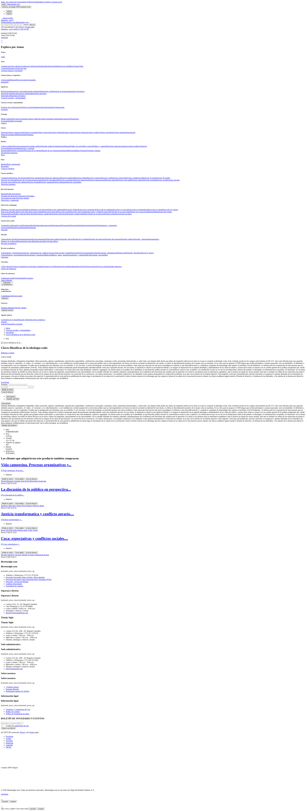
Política (10, 194)
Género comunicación (15, 133)
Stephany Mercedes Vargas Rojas (14, 506)
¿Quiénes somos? (12, 687)
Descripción (6, 403)
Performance (11, 68)
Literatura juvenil (48, 267)
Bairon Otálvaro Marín (35, 506)
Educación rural (63, 212)
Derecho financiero (81, 180)
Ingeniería (24, 255)
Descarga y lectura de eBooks (17, 582)
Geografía (18, 121)
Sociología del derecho (9, 198)
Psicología (14, 148)
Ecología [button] (4, 110)
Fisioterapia (57, 225)
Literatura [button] (4, 257)
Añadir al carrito (7, 389)
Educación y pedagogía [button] (10, 200)
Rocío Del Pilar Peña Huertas (12, 530)
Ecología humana (19, 119)
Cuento (21, 267)
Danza (34, 66)
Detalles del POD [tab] (13, 399)
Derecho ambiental (68, 178)
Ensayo (26, 267)
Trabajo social (26, 107)
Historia (4, 135)
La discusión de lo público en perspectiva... (36, 489)
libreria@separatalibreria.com (17, 613)
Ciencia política (7, 146)
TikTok (8, 747)
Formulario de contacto (14, 586)
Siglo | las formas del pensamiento (14, 2)
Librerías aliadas (20, 308)
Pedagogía (5, 214)
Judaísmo (63, 151)
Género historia (69, 133)
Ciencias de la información (11, 107)
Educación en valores (170, 210)
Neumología (66, 225)
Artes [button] (3, 57)
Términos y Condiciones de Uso (18, 709)
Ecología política (32, 119)
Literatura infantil (35, 267)
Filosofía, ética (131, 253)
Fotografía (52, 66)
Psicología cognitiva (42, 214)
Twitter (8, 739)
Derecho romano (46, 182)
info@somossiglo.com (14, 669)
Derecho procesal (7, 182)
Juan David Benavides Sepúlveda (33, 481)
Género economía (31, 133)
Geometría (32, 80)
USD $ (9, 11)
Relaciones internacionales (116, 146)
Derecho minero (137, 180)
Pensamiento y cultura (75, 255)
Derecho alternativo (53, 178)
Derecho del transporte (19, 178)
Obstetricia (83, 225)
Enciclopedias (18, 278)
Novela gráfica (102, 267)
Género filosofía (57, 133)
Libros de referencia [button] (8, 269)
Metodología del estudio (163, 212)
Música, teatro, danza (59, 255)
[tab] (153, 403)
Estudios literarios (115, 267)
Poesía (11, 214)
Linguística (11, 135)
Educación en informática (137, 210)
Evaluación (106, 212)
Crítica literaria (6, 267)
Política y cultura (99, 146)
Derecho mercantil (124, 180)
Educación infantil (36, 212)
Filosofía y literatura (140, 239)
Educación (122, 253)
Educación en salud (154, 210)
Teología (83, 151)
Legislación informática (26, 196)
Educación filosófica (8, 212)
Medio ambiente (7, 119)
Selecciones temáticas (37, 320)
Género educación (44, 133)
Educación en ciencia (120, 210)
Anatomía (4, 225)
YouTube (9, 741)
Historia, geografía (14, 255)
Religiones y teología (26, 148)
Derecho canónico (94, 178)
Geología (24, 80)
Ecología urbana (45, 119)
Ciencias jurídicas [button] (7, 169)
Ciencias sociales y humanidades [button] (13, 98)
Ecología (95, 253)
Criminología (6, 178)
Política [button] (4, 137)
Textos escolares (125, 214)
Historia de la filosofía (9, 241)
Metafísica (36, 241)
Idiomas (151, 212)
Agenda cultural (7, 310)
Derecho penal (161, 180)
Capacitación (19, 210)
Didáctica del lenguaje (39, 210)
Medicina (47, 255)
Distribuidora (39, 2)
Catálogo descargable (14, 584)
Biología (13, 80)
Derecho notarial (149, 180)
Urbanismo (13, 153)
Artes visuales (65, 253)
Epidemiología (36, 225)
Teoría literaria (91, 267)
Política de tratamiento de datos (17, 714)
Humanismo (22, 241)
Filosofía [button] (4, 230)
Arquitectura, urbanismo (29, 253)
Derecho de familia (163, 178)
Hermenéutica (153, 239)
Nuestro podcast (4, 323)
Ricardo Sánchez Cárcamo (11, 555)
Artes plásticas (15, 66)
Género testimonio (120, 133)
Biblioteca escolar (7, 210)
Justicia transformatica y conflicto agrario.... (37, 514)
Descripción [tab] (11, 396)
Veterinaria (32, 228)
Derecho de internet (8, 180)
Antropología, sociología (10, 253)
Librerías (5, 298)
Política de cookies (13, 712)
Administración (37, 107)
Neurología (75, 225)
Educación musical (50, 212)
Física (18, 80)
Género (4, 255)
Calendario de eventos (9, 320)
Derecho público (20, 182)
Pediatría (12, 228)
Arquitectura (5, 66)
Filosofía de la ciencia (145, 253)
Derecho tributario (59, 182)
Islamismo (5, 151)
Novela (65, 267)
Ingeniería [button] (5, 82)
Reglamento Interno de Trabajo (17, 691)
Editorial (30, 2)
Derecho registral (33, 182)
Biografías (5, 166)
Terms (31, 732)
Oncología (5, 228)
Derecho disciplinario (50, 180)
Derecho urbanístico (73, 182)
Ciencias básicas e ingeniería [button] (12, 71)
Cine (30, 66)
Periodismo (29, 135)
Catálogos (25, 66)
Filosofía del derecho (9, 196)
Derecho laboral (111, 180)
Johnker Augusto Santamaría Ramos (35, 555)
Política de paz (75, 146)
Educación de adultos (104, 210)
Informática (5, 96)
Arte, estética (43, 253)
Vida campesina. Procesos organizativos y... (36, 465)
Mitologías (71, 151)
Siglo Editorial (6, 280)
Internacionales (16, 296)
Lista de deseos (31, 479)
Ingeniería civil (46, 91)
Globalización (58, 146)
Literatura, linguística (36, 255)
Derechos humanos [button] (8, 184)
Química (22, 96)
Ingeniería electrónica (76, 91)
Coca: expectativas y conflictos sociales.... (34, 538)
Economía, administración (108, 253)
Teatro (76, 66)
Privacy (23, 732)
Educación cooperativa (87, 210)
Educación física (22, 212)
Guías (11, 278)
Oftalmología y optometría (107, 225)
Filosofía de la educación (120, 212)
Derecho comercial (118, 178)
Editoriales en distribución (7, 283)
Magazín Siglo (23, 320)
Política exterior (87, 146)
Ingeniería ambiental (33, 91)
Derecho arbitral (81, 178)
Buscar (32, 25)
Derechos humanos (20, 146)
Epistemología (23, 239)
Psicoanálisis (6, 148)
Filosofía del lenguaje (113, 239)
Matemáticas (14, 96)
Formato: (4, 385)
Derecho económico (66, 180)
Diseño (40, 66)
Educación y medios (94, 212)
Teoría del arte (21, 68)
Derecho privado (173, 180)
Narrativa (58, 267)
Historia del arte (62, 66)
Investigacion (66, 119)
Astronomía (5, 80)
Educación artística (71, 210)
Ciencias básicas (54, 253)
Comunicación (56, 2)
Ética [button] (3, 155)
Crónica (15, 267)
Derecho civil (106, 178)
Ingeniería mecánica (39, 94)
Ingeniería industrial (23, 94)
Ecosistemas (56, 119)
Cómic (3, 68)
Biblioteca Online (7, 353)
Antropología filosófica (9, 239)
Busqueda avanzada (14, 324)
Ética (56, 241)
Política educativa (20, 214)
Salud (83, 214)
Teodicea (50, 241)
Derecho (4, 133)
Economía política (34, 146)
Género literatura (81, 133)
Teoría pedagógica (112, 214)
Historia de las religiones (50, 151)
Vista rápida (19, 479)
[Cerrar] (2, 799)
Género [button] (4, 123)
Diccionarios (28, 278)
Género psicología (106, 133)
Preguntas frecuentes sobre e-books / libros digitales (25, 577)
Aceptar (13, 801)
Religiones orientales (16, 151)
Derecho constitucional (134, 178)
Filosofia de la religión (32, 151)
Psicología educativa (58, 214)
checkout (4, 38)
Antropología (48, 107)
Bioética (4, 164)
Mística (77, 151)
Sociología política (133, 146)
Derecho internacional (96, 180)
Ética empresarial (13, 164)
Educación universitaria (78, 212)
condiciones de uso (21, 726)
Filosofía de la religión (80, 239)
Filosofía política (47, 146)
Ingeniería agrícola (18, 91)
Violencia (143, 146)
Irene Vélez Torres (31, 530)
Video (81, 66)
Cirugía (20, 225)
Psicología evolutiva (73, 214)
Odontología (92, 225)
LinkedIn (9, 745)
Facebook (9, 736)
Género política (94, 133)
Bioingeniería (6, 91)
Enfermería (27, 225)
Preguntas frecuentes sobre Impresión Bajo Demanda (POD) (28, 580)
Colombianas (6, 296)
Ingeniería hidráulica (8, 94)
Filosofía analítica (53, 239)
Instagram (9, 743)
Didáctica (27, 210)
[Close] (2, 42)
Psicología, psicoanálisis (99, 255)
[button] (7, 18)
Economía (5, 121)
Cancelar (5, 801)
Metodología (20, 135)
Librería (47, 2)
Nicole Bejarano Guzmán (11, 481)
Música (71, 66)
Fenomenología (41, 239)
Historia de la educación (138, 212)
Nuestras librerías (7, 308)
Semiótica (43, 241)
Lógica (29, 241)
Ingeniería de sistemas (60, 91)
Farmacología (47, 225)
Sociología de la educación (95, 214)
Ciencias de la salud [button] (8, 216)
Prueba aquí (29, 27)
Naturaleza (75, 119)
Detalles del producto (9, 425)
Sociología (131, 133)
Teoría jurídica (23, 198)
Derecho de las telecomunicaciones (29, 180)
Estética (46, 66)
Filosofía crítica (66, 239)
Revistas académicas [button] (8, 244)
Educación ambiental (56, 210)
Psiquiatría (19, 228)
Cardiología (12, 225)
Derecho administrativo (37, 178)
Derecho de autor (149, 178)
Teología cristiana (93, 151)
